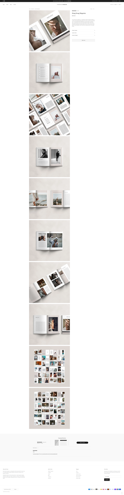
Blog (11, 4)
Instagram (49, 476)
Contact (14, 4)
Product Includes (74, 30)
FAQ (76, 471)
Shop (4, 4)
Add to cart (83, 40)
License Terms (74, 32)
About (7, 4)
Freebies (49, 472)
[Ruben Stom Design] (62, 4)
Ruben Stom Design (7, 491)
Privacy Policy (78, 478)
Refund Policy (78, 476)
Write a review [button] (82, 442)
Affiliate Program (50, 471)
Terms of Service (78, 475)
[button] (74, 10)
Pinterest (49, 478)
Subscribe (106, 479)
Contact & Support (75, 35)
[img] (35, 450)
